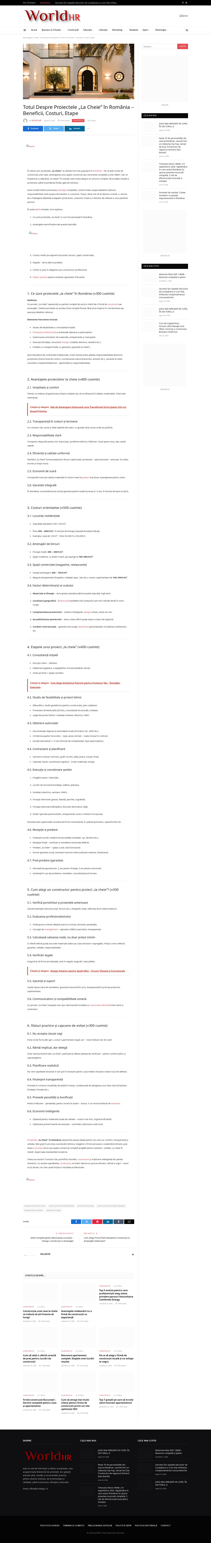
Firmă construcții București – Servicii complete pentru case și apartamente (39, 1403)
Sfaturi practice (40, 277)
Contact (166, 1526)
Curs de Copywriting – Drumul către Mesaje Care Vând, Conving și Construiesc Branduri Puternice (173, 327)
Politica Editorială (146, 1526)
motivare (115, 1103)
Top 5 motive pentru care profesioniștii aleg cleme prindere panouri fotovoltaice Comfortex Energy (116, 1295)
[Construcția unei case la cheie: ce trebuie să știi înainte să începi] (40, 1293)
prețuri (85, 477)
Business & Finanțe (51, 30)
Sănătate (133, 30)
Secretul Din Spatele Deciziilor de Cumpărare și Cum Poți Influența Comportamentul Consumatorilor (87, 3)
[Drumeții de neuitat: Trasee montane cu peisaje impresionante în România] (149, 196)
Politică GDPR (123, 1526)
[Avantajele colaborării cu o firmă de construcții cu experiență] (78, 1293)
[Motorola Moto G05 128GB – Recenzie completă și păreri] (149, 277)
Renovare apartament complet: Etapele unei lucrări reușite (77, 1358)
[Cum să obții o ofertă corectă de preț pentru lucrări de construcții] (40, 1337)
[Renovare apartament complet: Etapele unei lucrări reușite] (78, 1337)
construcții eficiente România (61, 1206)
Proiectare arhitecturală (44, 332)
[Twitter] (13, 157)
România (97, 170)
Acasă (34, 30)
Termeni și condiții (73, 1526)
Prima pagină (28, 38)
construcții (113, 304)
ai (119, 194)
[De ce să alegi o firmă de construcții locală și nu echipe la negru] (116, 1337)
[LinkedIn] (13, 164)
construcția (65, 1163)
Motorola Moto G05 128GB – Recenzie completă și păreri (172, 275)
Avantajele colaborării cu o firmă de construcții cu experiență (76, 1314)
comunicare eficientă (100, 1005)
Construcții (73, 30)
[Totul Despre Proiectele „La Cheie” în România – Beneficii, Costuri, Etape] (78, 71)
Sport (145, 30)
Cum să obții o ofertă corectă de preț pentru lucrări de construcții (39, 1358)
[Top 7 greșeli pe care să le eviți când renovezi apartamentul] (116, 1381)
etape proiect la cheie (33, 1210)
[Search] (186, 30)
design (87, 612)
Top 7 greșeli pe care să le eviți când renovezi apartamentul (116, 1401)
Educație (87, 30)
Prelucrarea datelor (100, 1526)
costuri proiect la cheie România (111, 1206)
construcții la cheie (86, 1206)
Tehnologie (160, 30)
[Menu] (25, 30)
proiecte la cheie (54, 1210)
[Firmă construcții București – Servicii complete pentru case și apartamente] (40, 1381)
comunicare (83, 1159)
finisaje (65, 342)
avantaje (62, 190)
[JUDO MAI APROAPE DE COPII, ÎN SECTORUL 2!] (149, 127)
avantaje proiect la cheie (34, 1206)
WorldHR (36, 120)
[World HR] (52, 15)
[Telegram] (13, 179)
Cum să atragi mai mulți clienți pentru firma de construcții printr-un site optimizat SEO (75, 1404)
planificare (83, 626)
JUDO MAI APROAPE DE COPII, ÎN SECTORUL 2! (173, 125)
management (51, 929)
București (65, 600)
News (36, 38)
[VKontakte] (13, 171)
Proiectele (32, 1139)
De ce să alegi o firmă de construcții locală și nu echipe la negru (116, 1358)
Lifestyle (103, 30)
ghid (37, 209)
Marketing (117, 30)
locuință (38, 1147)
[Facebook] (13, 149)
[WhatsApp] (13, 186)
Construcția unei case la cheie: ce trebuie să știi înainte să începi (40, 1314)
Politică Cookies (49, 1526)
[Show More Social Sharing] (88, 128)
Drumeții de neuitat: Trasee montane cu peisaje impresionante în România (172, 195)
